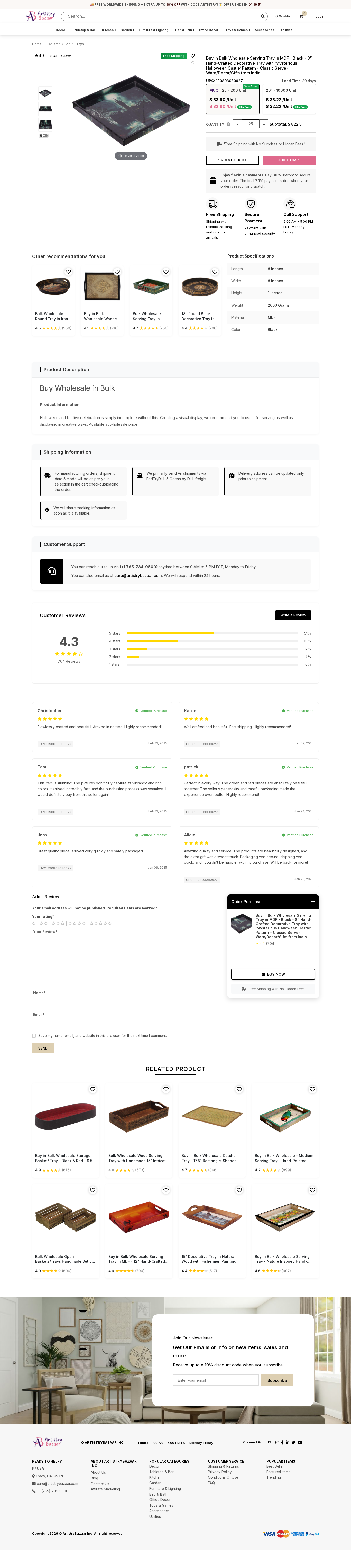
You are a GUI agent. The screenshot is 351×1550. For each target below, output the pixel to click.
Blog (94, 1478)
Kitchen (109, 30)
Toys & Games (238, 30)
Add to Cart (289, 160)
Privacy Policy (220, 1472)
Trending (273, 1477)
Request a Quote (232, 160)
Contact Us (100, 1484)
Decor (62, 30)
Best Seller (275, 1466)
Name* (39, 993)
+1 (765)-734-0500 (52, 1491)
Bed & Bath (185, 30)
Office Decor (210, 30)
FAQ (211, 1483)
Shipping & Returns (223, 1466)
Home (36, 44)
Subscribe (277, 1380)
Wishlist (285, 16)
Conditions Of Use (223, 1477)
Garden (128, 30)
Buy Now (276, 974)
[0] (301, 16)
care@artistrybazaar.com (138, 575)
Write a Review (293, 615)
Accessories (266, 30)
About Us (98, 1472)
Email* (38, 1015)
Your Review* (45, 932)
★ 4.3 (40, 56)
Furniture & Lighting (155, 30)
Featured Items (278, 1472)
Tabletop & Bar (85, 30)
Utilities (288, 30)
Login (320, 16)
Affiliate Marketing (105, 1489)
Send (43, 1048)
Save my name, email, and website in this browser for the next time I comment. (102, 1036)
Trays (79, 44)
